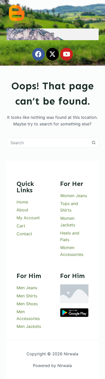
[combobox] (48, 143)
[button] (52, 34)
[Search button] (93, 143)
